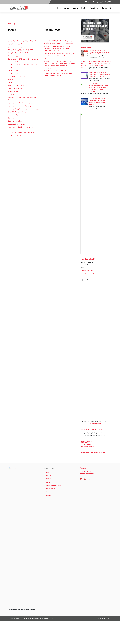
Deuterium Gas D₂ (14, 135)
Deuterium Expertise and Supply (19, 106)
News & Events (95, 8)
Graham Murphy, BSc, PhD (17, 47)
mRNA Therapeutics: (15, 88)
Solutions (84, 8)
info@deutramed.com (90, 274)
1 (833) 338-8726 (86, 471)
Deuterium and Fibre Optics (17, 73)
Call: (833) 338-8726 (87, 270)
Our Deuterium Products (16, 76)
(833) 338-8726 (86, 444)
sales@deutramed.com (87, 473)
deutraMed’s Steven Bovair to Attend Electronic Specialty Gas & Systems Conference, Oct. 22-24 (57, 48)
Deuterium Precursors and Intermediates (22, 64)
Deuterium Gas (13, 70)
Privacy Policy (13, 56)
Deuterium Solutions (15, 121)
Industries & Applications (17, 124)
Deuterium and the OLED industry (20, 103)
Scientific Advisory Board (17, 112)
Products (75, 8)
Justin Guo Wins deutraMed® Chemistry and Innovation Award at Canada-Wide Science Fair (59, 56)
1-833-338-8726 (104, 2)
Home (59, 8)
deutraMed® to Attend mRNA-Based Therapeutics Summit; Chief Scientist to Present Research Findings (58, 73)
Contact (90, 2)
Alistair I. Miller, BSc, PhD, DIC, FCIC (20, 50)
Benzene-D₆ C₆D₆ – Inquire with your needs (23, 109)
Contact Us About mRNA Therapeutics (21, 132)
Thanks (10, 79)
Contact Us (84, 468)
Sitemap (108, 618)
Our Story (11, 94)
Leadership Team (14, 115)
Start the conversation (95, 423)
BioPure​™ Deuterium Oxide (17, 85)
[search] (110, 8)
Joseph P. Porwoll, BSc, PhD (18, 53)
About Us (66, 8)
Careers (11, 82)
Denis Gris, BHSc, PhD (16, 44)
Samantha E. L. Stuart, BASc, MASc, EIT (22, 41)
